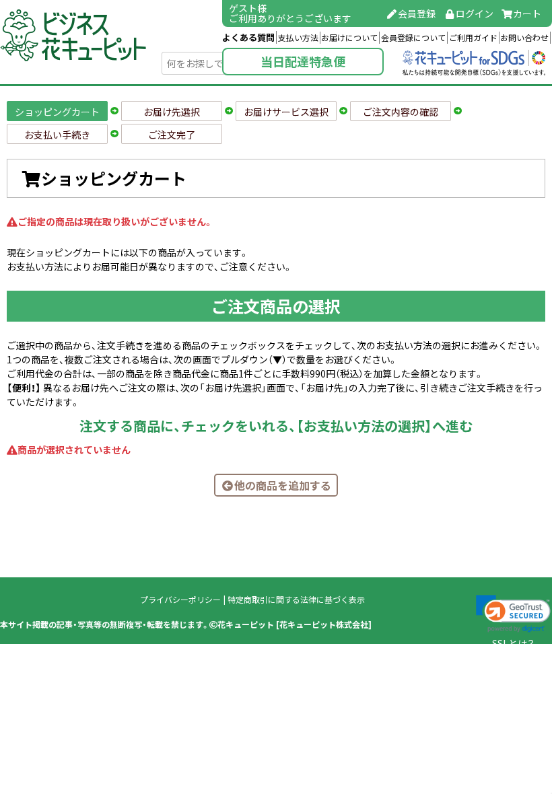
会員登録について (413, 38)
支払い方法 (298, 38)
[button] (513, 613)
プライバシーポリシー (180, 599)
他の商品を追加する (282, 485)
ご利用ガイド (473, 38)
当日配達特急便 (303, 61)
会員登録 (417, 13)
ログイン (474, 13)
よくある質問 (248, 37)
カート (527, 13)
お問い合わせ (524, 38)
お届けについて (349, 38)
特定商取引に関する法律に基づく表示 (296, 599)
